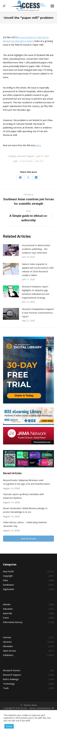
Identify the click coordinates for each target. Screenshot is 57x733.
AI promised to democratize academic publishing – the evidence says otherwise (36, 249)
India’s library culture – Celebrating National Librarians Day (24, 524)
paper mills (39, 161)
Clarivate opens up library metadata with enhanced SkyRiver (23, 496)
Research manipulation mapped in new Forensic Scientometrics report (37, 312)
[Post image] (11, 250)
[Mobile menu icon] (52, 6)
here (38, 145)
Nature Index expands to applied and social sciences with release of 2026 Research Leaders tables (38, 270)
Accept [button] (9, 726)
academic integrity (26, 161)
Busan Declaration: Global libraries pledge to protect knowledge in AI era (25, 510)
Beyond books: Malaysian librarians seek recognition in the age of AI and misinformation (26, 482)
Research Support (25, 156)
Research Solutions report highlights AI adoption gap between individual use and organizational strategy (35, 292)
